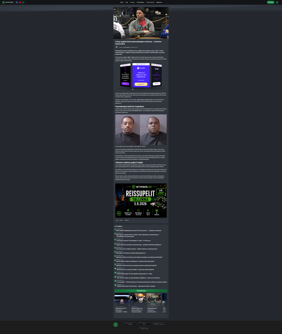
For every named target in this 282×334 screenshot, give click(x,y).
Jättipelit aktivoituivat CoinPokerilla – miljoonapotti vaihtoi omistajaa (136, 286)
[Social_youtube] (20, 2)
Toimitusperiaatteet (144, 328)
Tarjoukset (270, 2)
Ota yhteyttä (130, 324)
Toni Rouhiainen (126, 47)
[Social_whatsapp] (23, 2)
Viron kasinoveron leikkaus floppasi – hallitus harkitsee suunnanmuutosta (136, 249)
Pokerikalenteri (140, 2)
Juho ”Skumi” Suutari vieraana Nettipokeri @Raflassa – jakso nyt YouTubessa (138, 278)
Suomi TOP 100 (150, 2)
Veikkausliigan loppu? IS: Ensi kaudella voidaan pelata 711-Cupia (134, 273)
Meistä (144, 324)
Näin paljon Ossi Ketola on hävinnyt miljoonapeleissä (130, 253)
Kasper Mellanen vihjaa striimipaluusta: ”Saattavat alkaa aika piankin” (135, 261)
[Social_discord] (16, 2)
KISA (127, 2)
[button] (277, 2)
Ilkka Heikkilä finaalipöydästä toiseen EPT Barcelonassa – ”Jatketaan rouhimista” (138, 230)
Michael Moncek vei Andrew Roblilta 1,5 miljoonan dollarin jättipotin (135, 269)
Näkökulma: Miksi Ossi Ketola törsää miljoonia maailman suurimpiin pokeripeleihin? (139, 257)
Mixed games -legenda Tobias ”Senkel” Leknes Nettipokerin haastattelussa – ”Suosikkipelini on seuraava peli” (137, 235)
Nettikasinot (159, 2)
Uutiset (121, 2)
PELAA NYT (125, 83)
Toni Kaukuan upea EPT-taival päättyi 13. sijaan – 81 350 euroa (133, 240)
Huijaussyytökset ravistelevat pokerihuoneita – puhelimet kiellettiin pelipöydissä (138, 244)
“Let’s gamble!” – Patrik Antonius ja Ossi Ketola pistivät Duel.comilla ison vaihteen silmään (142, 282)
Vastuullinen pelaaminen (159, 324)
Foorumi (132, 2)
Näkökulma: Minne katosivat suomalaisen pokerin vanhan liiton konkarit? (136, 265)
